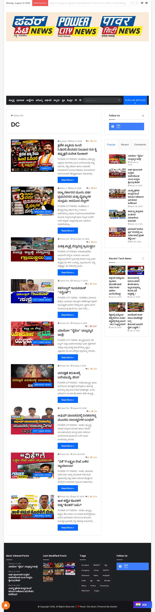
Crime (96, 570)
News (83, 586)
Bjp (106, 565)
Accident (85, 565)
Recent (125, 144)
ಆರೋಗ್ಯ (39, 100)
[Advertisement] (77, 68)
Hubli (83, 580)
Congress (85, 570)
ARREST (96, 565)
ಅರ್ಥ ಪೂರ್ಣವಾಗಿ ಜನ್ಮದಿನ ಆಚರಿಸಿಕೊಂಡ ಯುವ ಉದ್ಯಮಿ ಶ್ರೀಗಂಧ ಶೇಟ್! (135, 176)
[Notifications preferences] (6, 605)
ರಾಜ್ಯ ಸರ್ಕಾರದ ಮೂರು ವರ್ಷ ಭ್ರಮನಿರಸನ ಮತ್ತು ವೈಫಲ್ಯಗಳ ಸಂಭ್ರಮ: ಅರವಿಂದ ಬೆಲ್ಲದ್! (74, 196)
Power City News (88, 606)
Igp (91, 580)
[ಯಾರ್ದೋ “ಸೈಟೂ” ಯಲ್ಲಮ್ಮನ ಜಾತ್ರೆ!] (117, 159)
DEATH (106, 570)
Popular (111, 144)
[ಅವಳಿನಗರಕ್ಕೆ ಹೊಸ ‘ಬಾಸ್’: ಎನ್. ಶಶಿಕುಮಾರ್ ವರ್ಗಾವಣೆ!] (48, 565)
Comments (140, 144)
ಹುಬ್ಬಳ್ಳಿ (11, 100)
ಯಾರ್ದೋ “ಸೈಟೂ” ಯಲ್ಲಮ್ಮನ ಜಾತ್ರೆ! (135, 157)
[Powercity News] (77, 26)
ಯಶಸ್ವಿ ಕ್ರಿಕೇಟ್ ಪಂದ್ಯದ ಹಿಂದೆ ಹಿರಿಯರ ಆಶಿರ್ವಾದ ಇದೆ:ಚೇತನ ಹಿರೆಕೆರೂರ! (135, 197)
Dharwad (85, 575)
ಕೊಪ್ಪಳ (70, 100)
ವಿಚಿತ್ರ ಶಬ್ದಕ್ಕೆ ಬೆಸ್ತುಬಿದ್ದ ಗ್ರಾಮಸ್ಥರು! (76, 246)
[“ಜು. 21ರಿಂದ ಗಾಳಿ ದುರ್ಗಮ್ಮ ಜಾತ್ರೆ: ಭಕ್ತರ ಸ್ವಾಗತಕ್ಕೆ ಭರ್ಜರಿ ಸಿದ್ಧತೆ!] (48, 579)
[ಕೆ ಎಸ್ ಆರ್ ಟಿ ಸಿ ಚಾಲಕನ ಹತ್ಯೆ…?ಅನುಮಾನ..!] (70, 572)
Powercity (104, 586)
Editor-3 (63, 188)
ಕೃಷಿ (63, 100)
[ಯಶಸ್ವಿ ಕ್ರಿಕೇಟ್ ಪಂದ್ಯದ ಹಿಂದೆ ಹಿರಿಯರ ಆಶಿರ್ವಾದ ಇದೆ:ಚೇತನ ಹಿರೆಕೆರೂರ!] (117, 193)
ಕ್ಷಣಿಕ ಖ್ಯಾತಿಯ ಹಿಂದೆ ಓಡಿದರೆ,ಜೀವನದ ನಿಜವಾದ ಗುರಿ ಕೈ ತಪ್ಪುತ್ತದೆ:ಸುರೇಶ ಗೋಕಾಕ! (77, 149)
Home (16, 115)
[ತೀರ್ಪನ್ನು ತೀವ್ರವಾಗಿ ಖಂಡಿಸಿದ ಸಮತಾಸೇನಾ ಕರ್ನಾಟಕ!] (117, 214)
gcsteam (63, 141)
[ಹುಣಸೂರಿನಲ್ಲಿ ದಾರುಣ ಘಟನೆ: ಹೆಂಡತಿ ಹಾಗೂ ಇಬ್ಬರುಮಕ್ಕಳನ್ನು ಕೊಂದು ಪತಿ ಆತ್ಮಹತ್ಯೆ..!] (136, 270)
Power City (64, 239)
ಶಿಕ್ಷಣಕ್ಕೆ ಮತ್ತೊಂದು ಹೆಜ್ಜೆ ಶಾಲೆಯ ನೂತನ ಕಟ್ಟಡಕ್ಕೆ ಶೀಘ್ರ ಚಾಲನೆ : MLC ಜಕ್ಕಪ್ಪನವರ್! (117, 319)
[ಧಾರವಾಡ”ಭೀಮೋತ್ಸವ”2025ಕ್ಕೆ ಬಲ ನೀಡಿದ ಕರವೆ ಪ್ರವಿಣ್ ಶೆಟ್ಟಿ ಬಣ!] (117, 232)
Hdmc (95, 575)
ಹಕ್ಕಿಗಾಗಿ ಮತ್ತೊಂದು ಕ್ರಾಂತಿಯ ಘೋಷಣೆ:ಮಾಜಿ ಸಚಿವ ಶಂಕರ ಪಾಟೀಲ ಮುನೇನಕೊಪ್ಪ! (116, 285)
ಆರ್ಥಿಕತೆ (48, 100)
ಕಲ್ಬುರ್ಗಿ (57, 100)
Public (96, 591)
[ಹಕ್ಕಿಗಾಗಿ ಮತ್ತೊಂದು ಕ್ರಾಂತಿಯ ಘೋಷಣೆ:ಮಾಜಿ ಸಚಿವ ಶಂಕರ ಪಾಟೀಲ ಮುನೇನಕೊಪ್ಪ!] (117, 270)
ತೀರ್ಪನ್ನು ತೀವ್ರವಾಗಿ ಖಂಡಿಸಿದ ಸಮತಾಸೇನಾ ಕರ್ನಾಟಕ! (135, 216)
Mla (98, 580)
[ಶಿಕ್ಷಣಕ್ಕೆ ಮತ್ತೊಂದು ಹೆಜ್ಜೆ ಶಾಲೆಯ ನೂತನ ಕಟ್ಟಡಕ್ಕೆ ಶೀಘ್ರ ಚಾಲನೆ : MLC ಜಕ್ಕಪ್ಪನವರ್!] (117, 307)
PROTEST (85, 591)
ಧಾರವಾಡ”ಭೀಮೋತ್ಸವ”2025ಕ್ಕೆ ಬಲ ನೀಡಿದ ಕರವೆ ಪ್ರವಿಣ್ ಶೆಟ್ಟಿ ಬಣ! (136, 233)
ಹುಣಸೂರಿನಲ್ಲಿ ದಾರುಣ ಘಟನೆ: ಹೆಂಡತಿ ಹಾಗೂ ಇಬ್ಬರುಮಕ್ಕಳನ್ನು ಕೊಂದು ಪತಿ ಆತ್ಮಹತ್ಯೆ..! (89, 3)
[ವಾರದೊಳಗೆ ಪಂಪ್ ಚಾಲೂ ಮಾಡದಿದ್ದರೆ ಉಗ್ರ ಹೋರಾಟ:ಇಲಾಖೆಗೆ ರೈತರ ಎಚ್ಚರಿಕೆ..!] (136, 307)
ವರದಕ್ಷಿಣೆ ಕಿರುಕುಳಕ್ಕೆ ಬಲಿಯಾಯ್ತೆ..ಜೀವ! (69, 375)
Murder (107, 580)
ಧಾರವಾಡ (20, 100)
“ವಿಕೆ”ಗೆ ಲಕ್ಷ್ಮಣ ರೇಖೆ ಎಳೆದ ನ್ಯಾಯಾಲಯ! (73, 463)
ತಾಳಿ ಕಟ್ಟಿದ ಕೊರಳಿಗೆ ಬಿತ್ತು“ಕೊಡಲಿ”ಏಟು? (70, 503)
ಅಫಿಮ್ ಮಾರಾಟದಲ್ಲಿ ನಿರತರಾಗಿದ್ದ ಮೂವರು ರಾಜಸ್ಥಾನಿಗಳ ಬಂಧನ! (77, 417)
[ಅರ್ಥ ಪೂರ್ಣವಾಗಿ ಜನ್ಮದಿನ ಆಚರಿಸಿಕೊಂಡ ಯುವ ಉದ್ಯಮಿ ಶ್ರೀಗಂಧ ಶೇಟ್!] (117, 173)
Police (93, 586)
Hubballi (106, 575)
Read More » (67, 180)
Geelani (113, 606)
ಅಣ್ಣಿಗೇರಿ (30, 100)
